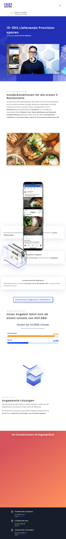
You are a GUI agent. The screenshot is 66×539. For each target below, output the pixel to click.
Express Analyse (21, 12)
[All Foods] (33, 164)
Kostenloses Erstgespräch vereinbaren (33, 299)
